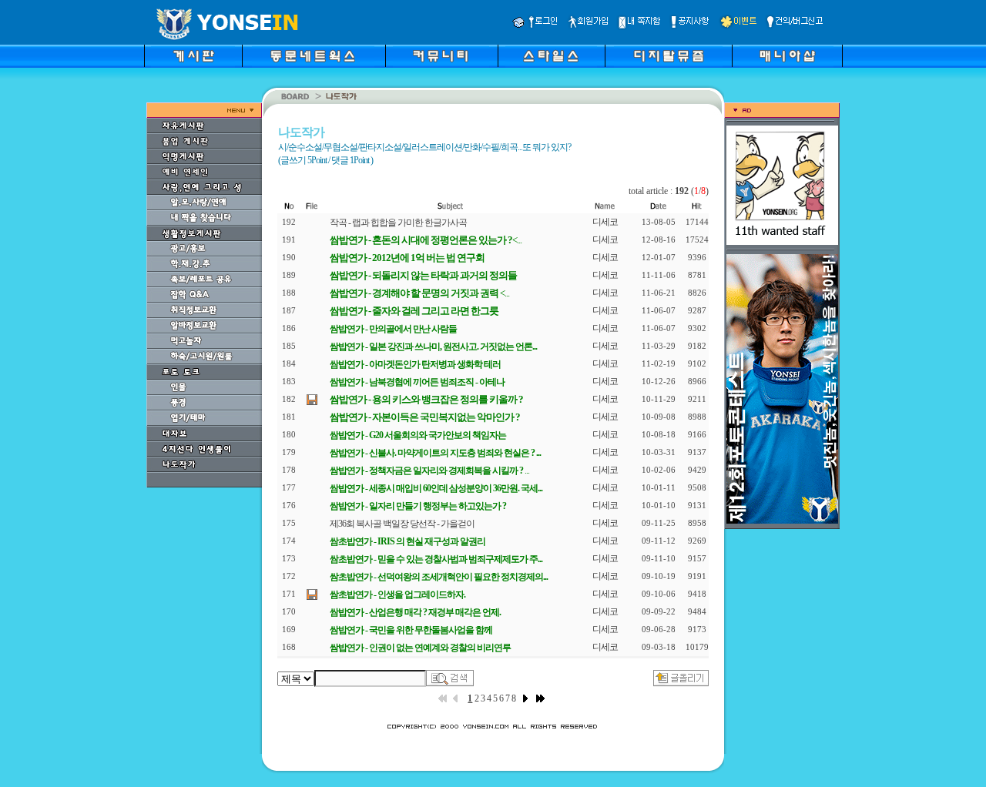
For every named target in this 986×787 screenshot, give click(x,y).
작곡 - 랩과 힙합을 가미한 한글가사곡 (398, 222)
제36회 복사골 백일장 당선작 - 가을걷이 (402, 523)
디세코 (605, 221)
